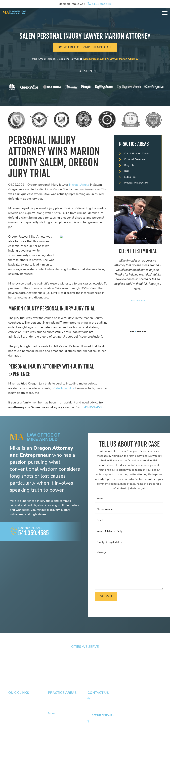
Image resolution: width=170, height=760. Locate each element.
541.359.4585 (101, 4)
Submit (106, 596)
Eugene (12, 660)
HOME (12, 699)
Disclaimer (29, 755)
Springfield (14, 656)
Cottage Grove (56, 660)
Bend (129, 664)
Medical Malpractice (136, 182)
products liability (63, 388)
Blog (10, 717)
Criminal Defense (134, 159)
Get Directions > (103, 715)
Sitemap (14, 755)
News (11, 708)
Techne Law (52, 747)
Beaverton (92, 660)
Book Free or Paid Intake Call (85, 47)
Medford (91, 664)
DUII (126, 171)
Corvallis (13, 664)
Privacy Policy (48, 755)
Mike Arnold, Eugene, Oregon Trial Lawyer (55, 59)
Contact (12, 722)
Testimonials (15, 713)
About (11, 703)
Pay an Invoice (16, 727)
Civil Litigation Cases (136, 153)
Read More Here (138, 300)
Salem (51, 656)
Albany (90, 656)
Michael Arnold (79, 185)
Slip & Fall (130, 177)
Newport (52, 664)
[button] (116, 220)
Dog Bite (129, 165)
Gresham (131, 660)
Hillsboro (131, 656)
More (51, 713)
